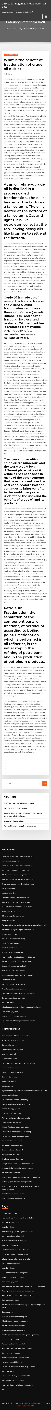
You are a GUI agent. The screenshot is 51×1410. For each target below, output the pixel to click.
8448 (3, 1389)
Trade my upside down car (12, 1159)
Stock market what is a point (13, 1040)
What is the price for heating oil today (17, 961)
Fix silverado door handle (12, 1141)
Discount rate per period (11, 1122)
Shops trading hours (10, 1095)
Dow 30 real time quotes (11, 1113)
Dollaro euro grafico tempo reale (15, 1254)
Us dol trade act (8, 1227)
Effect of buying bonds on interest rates (17, 1295)
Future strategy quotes (11, 1109)
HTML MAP (30, 1406)
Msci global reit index (10, 1068)
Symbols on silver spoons (11, 948)
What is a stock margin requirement (16, 875)
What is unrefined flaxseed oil (13, 1325)
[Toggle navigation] (45, 16)
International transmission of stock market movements (23, 1286)
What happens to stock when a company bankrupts (21, 1007)
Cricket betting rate (9, 934)
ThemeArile (21, 1406)
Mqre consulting (8, 888)
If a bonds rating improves (12, 1145)
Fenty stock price (8, 920)
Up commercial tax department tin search (18, 1021)
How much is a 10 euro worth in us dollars (18, 1218)
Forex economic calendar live (15, 808)
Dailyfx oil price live (9, 1045)
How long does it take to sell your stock (17, 1385)
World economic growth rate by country (17, 879)
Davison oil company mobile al (14, 966)
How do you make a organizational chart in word (21, 1177)
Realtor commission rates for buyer (15, 1357)
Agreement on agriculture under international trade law (24, 925)
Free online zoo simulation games (15, 1272)
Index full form (7, 1002)
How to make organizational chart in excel (18, 957)
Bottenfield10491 (11, 55)
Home (8, 29)
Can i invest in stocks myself (12, 1150)
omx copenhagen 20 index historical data (24, 5)
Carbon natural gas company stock (15, 1136)
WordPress (28, 1403)
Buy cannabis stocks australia (13, 998)
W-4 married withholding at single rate (17, 1168)
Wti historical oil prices (11, 1173)
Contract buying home (10, 1012)
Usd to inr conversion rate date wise (16, 1250)
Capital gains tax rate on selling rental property (20, 1335)
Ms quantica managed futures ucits (16, 1376)
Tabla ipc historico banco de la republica (18, 1291)
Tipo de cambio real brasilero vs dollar (17, 907)
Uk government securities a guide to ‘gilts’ (18, 993)
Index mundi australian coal (13, 1236)
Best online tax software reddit (14, 1016)
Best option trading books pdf (13, 1380)
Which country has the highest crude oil (17, 1231)
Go (45, 784)
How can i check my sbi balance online (19, 803)
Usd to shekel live (9, 893)
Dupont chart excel (9, 1059)
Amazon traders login (10, 1222)
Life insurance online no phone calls (16, 1259)
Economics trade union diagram (14, 1316)
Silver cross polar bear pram (13, 916)
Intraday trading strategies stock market (18, 929)
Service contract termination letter (15, 870)
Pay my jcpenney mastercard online (16, 1104)
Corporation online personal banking (16, 1131)
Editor (9, 74)
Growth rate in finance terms (13, 1194)
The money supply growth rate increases (18, 884)
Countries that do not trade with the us (17, 856)
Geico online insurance (11, 1263)
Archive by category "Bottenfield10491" (29, 29)
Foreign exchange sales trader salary (16, 1118)
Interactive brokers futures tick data (16, 902)
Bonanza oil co (7, 1086)
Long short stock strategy (14, 821)
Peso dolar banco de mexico (13, 1072)
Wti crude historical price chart (14, 984)
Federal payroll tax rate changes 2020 (16, 1182)
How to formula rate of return (13, 1198)
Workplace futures (9, 1081)
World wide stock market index (14, 989)
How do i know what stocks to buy (15, 1100)
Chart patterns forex (10, 1077)
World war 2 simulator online (13, 970)
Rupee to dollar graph (10, 1154)
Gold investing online (10, 943)
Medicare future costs (10, 1245)
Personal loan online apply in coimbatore (20, 826)
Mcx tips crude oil (9, 1054)
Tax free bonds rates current (13, 1277)
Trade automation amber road (14, 1330)
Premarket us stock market (12, 952)
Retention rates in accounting (13, 939)
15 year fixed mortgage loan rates (15, 1127)
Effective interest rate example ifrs (15, 898)
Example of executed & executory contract (18, 1367)
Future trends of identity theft (13, 1344)
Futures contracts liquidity (12, 1049)
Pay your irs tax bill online (12, 1362)
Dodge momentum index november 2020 (18, 1163)
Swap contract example (11, 911)
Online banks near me (10, 861)
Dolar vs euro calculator (11, 1339)
